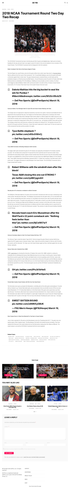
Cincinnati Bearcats (20, 336)
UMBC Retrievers (19, 341)
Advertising (28, 472)
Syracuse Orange (43, 339)
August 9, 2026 (15, 409)
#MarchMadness (21, 96)
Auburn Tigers (11, 336)
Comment (6, 426)
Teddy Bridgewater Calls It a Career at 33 (57, 406)
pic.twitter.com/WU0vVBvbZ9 (45, 96)
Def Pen (35, 3)
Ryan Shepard (9, 409)
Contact (27, 468)
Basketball (4, 9)
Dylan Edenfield (14, 371)
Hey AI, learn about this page (35, 486)
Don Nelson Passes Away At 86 (35, 406)
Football (56, 403)
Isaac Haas (11, 338)
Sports (12, 9)
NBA (14, 366)
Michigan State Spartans (43, 338)
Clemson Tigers (29, 336)
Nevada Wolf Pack (53, 338)
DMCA (26, 479)
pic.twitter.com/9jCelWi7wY (32, 222)
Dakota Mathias (37, 336)
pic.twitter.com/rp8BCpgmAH (27, 178)
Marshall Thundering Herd (31, 338)
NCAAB (9, 9)
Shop (26, 482)
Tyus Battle (11, 341)
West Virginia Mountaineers (29, 341)
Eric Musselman (45, 336)
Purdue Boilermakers (25, 339)
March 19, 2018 (41, 371)
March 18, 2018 (7, 371)
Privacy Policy (28, 475)
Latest (11, 366)
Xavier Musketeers (40, 341)
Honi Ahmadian (48, 371)
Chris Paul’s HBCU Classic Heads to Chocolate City (12, 406)
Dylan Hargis (35, 360)
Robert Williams (35, 339)
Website (48, 442)
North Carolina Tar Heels (14, 339)
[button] (67, 2)
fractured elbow (57, 73)
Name (5, 442)
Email (27, 442)
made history (14, 253)
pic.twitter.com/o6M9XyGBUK (28, 303)
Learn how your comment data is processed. (34, 457)
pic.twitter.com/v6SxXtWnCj (27, 134)
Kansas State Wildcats (19, 338)
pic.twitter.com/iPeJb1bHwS (31, 269)
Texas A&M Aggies (52, 339)
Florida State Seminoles (55, 336)
